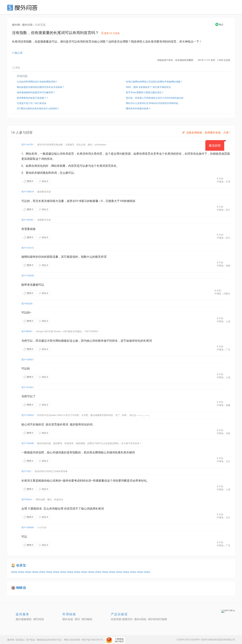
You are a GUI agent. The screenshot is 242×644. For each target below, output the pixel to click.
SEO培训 (38, 619)
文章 (94, 153)
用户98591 (27, 331)
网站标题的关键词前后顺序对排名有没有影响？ (40, 86)
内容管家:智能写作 (122, 619)
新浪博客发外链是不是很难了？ (33, 97)
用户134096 (27, 275)
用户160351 (27, 219)
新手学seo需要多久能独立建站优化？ (145, 92)
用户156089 (27, 527)
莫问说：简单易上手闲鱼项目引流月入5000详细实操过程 (154, 97)
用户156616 (27, 191)
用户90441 (27, 499)
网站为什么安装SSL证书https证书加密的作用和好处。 (153, 103)
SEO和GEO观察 (157, 619)
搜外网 (16, 24)
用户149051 (27, 359)
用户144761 (27, 144)
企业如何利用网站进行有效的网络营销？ (37, 81)
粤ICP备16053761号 (92, 639)
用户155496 (27, 443)
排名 (179, 153)
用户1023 (26, 471)
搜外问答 (27, 24)
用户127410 (27, 247)
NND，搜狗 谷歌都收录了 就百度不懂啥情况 (148, 86)
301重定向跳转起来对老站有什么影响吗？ (38, 108)
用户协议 (30, 639)
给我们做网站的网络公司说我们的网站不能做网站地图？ (154, 81)
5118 (78, 201)
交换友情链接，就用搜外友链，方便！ (208, 132)
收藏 (58, 180)
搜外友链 (67, 619)
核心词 (18, 52)
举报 (17, 67)
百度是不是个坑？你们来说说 (31, 103)
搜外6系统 (140, 619)
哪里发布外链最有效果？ (138, 108)
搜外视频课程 (24, 619)
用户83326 (27, 303)
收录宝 (21, 565)
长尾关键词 (45, 201)
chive (14, 572)
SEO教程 (86, 619)
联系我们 (20, 639)
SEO (23, 7)
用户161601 (27, 387)
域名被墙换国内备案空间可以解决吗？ (36, 92)
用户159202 (27, 415)
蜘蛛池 (21, 587)
